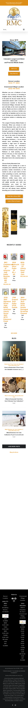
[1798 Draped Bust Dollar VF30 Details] (14, 289)
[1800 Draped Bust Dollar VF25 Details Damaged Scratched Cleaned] (22, 289)
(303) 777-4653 (14, 83)
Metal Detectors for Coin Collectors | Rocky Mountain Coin (14, 430)
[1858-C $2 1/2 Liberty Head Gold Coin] (22, 254)
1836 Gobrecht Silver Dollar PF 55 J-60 (15, 268)
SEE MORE (14, 333)
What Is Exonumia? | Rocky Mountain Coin (14, 396)
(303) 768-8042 (14, 89)
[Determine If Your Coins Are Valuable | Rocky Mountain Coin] (14, 351)
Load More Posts (14, 446)
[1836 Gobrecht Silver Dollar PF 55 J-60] (14, 254)
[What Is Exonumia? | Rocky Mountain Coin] (14, 385)
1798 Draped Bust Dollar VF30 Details (15, 302)
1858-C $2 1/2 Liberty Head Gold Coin (23, 268)
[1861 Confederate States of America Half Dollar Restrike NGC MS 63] (5, 254)
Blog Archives (14, 452)
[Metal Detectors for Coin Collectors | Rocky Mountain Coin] (14, 418)
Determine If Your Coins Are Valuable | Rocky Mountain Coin (14, 364)
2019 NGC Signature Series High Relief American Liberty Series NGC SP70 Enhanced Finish (7, 309)
